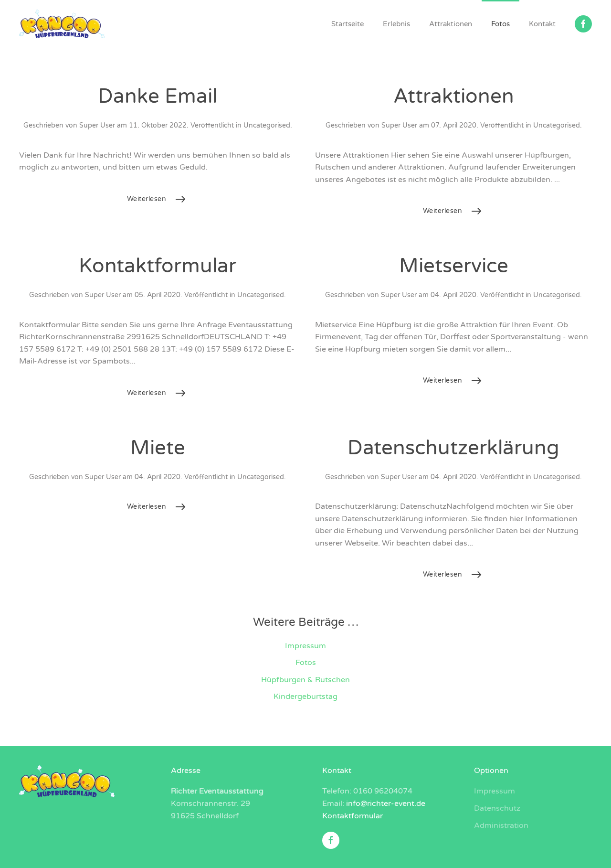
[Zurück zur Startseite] (63, 24)
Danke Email (157, 96)
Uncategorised (266, 125)
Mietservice (453, 266)
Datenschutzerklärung (453, 448)
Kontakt (542, 24)
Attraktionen (450, 24)
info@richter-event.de (385, 803)
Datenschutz (497, 808)
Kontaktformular (157, 266)
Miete (157, 448)
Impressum (305, 646)
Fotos (500, 24)
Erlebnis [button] (396, 24)
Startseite (347, 24)
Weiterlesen (147, 199)
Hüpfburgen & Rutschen (305, 680)
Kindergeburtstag (305, 696)
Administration (501, 825)
